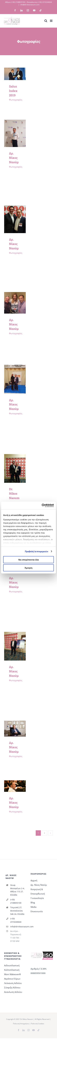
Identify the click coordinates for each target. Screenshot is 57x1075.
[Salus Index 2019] (15, 69)
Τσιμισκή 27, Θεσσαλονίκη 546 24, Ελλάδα (17, 910)
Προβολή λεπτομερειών (36, 551)
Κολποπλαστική (11, 969)
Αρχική (34, 880)
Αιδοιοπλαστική (12, 965)
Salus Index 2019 (13, 90)
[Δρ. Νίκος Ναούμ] (15, 121)
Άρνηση (28, 568)
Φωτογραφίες (15, 99)
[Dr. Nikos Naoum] (15, 456)
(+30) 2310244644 (45, 2)
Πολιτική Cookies (37, 1023)
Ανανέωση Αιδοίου (13, 992)
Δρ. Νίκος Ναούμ (14, 157)
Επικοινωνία (37, 911)
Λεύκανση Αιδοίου (13, 983)
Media (33, 907)
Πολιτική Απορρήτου (21, 1023)
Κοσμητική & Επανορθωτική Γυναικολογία (38, 893)
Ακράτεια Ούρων (12, 978)
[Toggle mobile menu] (51, 20)
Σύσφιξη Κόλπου (12, 987)
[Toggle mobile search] (45, 20)
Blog (33, 902)
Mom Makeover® (12, 974)
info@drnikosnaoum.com (29, 4)
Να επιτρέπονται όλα (28, 560)
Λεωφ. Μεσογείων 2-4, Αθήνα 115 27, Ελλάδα (17, 890)
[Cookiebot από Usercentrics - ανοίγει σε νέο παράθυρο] (42, 505)
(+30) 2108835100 (18, 2)
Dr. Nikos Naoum (14, 493)
